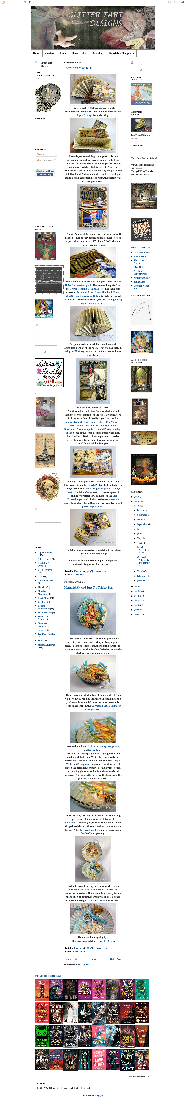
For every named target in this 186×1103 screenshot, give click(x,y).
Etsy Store (108, 941)
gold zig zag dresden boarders (101, 301)
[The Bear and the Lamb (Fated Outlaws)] (142, 1069)
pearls (115, 746)
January (141, 580)
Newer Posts (71, 959)
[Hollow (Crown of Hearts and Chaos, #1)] (113, 1046)
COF (40, 576)
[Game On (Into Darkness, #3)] (42, 1045)
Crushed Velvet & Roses (141, 287)
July (139, 528)
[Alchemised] (113, 999)
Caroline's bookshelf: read (48, 976)
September (142, 524)
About (63, 53)
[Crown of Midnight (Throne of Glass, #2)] (113, 1069)
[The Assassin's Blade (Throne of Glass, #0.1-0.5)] (85, 1069)
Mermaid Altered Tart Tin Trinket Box (88, 587)
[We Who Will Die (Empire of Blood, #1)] (85, 999)
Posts (41, 154)
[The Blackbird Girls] (56, 1069)
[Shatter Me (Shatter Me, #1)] (70, 1022)
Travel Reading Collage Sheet (86, 288)
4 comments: (102, 571)
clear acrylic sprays (100, 746)
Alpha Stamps (84, 115)
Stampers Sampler (42, 624)
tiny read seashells (90, 830)
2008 (137, 614)
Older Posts (115, 959)
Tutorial (42, 640)
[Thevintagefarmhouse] (49, 293)
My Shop (98, 53)
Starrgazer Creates (139, 261)
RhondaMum (140, 256)
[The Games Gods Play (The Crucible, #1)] (56, 1045)
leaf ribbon (94, 750)
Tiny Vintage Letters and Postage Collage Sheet (94, 430)
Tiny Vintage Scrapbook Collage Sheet (93, 490)
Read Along (44, 597)
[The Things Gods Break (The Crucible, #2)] (142, 1022)
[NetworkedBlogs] (45, 171)
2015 (137, 506)
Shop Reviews (45, 612)
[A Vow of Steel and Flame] (99, 1024)
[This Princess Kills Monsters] (99, 1045)
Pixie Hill (138, 267)
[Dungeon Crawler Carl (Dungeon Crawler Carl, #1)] (127, 1047)
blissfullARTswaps (46, 646)
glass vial (88, 900)
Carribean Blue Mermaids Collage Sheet (103, 707)
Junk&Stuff (139, 281)
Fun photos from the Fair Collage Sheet (92, 420)
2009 (137, 609)
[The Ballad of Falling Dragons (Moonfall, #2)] (113, 1022)
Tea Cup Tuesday (46, 634)
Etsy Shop (101, 553)
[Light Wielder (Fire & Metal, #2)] (127, 999)
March (140, 571)
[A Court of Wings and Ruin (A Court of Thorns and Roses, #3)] (99, 999)
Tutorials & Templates (121, 53)
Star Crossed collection (91, 889)
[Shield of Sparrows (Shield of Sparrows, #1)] (42, 1069)
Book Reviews (80, 53)
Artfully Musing (142, 277)
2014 (137, 586)
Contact (49, 53)
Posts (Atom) (83, 964)
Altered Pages (44, 559)
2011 (137, 600)
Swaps (41, 630)
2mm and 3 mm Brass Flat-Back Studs (98, 292)
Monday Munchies (42, 592)
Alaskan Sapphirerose (140, 272)
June (139, 533)
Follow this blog (45, 175)
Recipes (41, 601)
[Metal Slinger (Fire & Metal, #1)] (85, 1022)
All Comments (46, 159)
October (141, 519)
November (142, 514)
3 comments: (102, 947)
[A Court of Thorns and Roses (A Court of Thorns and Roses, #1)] (42, 1022)
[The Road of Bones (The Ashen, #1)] (70, 1069)
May (139, 538)
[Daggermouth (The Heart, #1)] (70, 999)
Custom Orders (45, 580)
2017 (137, 496)
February (142, 575)
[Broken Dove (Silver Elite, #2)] (56, 1022)
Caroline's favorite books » (139, 1076)
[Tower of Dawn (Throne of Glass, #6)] (42, 999)
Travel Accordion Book (78, 68)
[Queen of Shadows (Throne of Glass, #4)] (127, 1023)
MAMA (42, 587)
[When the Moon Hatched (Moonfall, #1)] (70, 1047)
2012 (137, 595)
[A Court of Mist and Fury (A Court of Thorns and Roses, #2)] (142, 999)
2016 (137, 501)
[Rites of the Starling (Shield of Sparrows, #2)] (85, 1045)
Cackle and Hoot (142, 252)
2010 (137, 605)
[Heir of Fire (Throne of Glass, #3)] (142, 1046)
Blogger (98, 1095)
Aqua (117, 760)
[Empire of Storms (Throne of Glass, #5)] (56, 999)
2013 (137, 591)
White (69, 764)
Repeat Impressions (44, 607)
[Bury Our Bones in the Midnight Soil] (127, 1069)
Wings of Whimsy (74, 351)
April (140, 542)
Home (36, 53)
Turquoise (84, 764)
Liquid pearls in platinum (102, 504)
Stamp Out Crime (43, 618)
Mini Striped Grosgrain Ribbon (83, 296)
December (142, 510)
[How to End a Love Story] (99, 1069)
